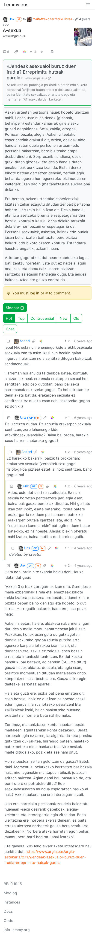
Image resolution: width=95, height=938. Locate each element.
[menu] (88, 4)
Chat (10, 329)
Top (21, 318)
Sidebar (12, 307)
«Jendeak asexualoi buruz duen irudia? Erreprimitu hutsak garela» (42, 72)
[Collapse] (8, 341)
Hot (9, 318)
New (64, 318)
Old (76, 318)
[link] (16, 51)
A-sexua (12, 30)
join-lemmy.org (17, 929)
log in (34, 293)
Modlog (10, 893)
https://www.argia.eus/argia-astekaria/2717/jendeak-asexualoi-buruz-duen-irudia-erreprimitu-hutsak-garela (45, 857)
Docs (8, 911)
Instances (12, 902)
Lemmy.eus (16, 4)
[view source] (52, 51)
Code (8, 920)
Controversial (42, 318)
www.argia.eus (14, 36)
